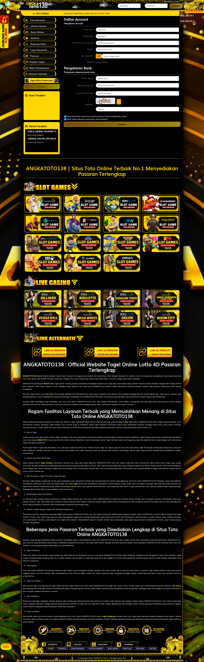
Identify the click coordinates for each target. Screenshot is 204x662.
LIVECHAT (78, 644)
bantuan (127, 648)
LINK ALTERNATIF (54, 352)
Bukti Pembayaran (39, 67)
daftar (152, 648)
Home (50, 648)
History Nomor (37, 26)
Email (90, 49)
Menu (6, 646)
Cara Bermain (37, 20)
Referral (34, 38)
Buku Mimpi (36, 32)
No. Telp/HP (87, 55)
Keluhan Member (38, 73)
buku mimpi (113, 648)
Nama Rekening (85, 85)
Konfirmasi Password (83, 42)
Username (88, 29)
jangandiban (102, 62)
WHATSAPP (102, 644)
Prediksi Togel (36, 61)
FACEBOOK (52, 644)
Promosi (34, 55)
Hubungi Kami (37, 44)
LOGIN (176, 6)
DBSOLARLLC (103, 658)
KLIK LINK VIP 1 (187, 15)
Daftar (122, 124)
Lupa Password (38, 50)
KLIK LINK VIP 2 (187, 21)
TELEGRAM (128, 644)
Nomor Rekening (85, 93)
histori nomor (96, 648)
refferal (140, 648)
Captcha (89, 104)
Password (89, 36)
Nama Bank (87, 78)
